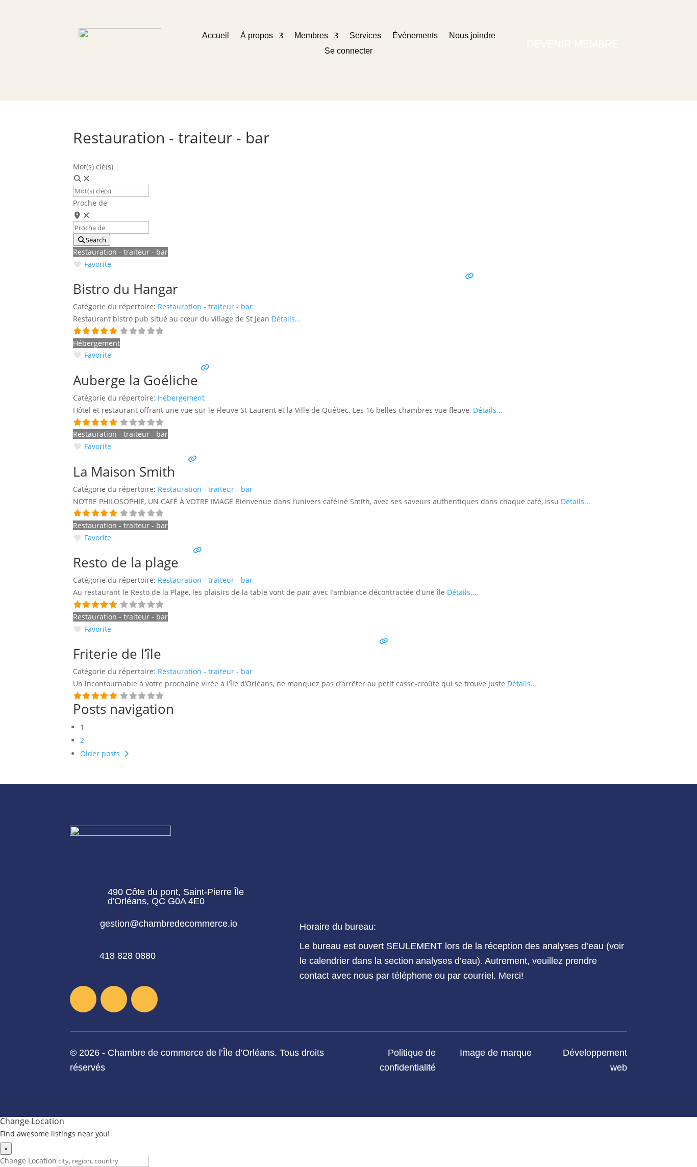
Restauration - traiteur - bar (120, 252)
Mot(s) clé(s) (93, 166)
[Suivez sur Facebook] (83, 999)
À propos (256, 36)
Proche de (90, 203)
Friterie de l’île (117, 653)
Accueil (215, 36)
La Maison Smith (124, 471)
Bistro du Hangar (125, 289)
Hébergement (96, 343)
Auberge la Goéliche (135, 380)
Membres (311, 36)
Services (365, 36)
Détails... (286, 319)
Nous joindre (472, 36)
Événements (415, 36)
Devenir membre (572, 43)
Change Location (28, 1160)
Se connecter (348, 51)
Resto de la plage (126, 562)
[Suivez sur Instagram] (114, 999)
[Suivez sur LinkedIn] (144, 999)
